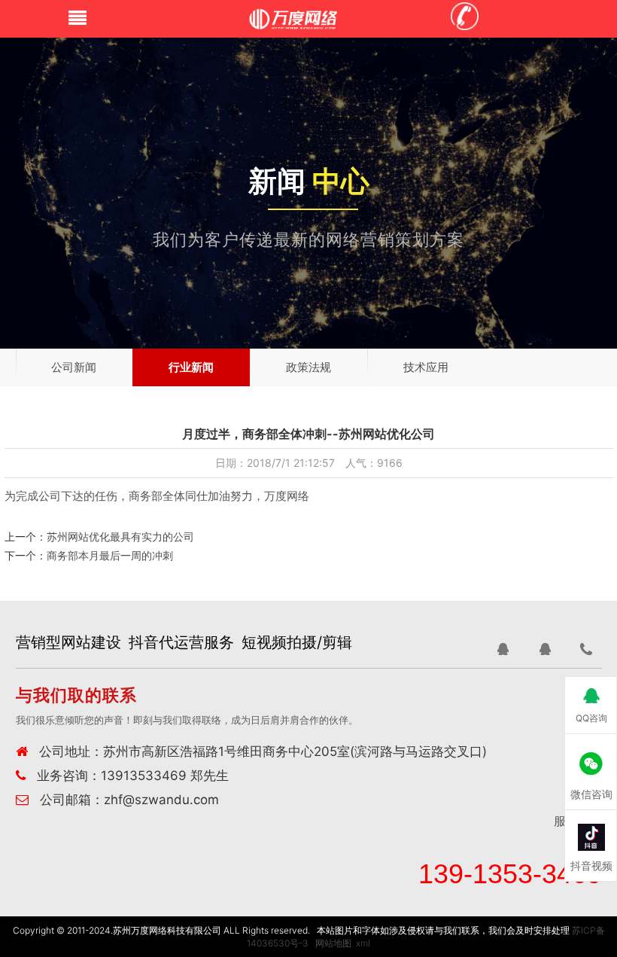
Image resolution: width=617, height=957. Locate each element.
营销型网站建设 (68, 642)
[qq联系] (503, 649)
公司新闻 (73, 367)
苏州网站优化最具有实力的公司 (120, 536)
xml (363, 943)
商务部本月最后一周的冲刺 (110, 555)
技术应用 (425, 367)
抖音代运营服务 (181, 642)
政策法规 (308, 367)
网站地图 (333, 943)
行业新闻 (191, 367)
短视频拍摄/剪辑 (297, 642)
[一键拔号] (587, 649)
